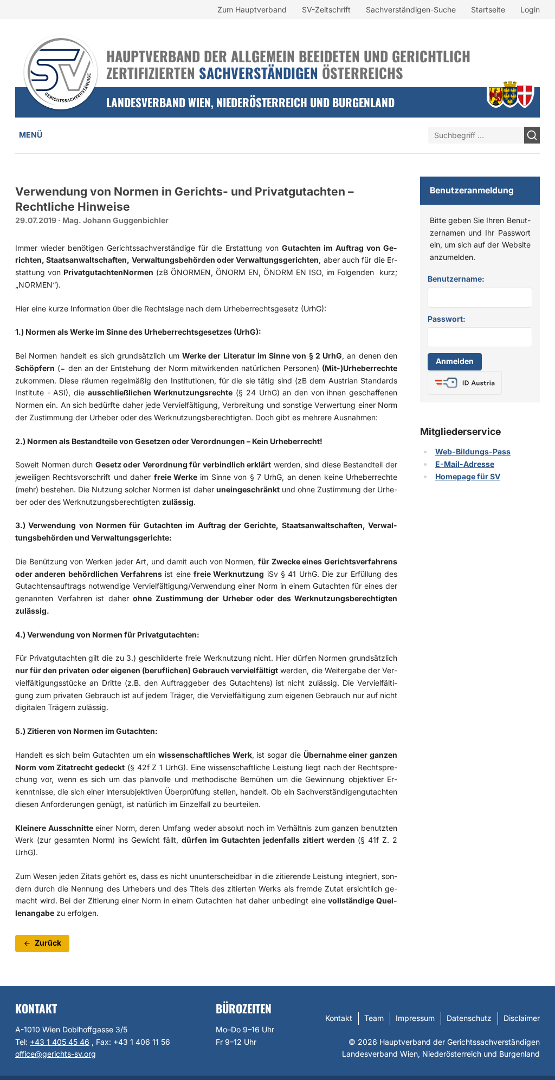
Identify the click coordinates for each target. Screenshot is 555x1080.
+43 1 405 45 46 (59, 1041)
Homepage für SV (467, 476)
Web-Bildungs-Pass (473, 451)
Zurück (48, 942)
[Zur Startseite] (61, 58)
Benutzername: (456, 278)
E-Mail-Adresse (464, 464)
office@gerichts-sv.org (55, 1053)
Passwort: (447, 318)
